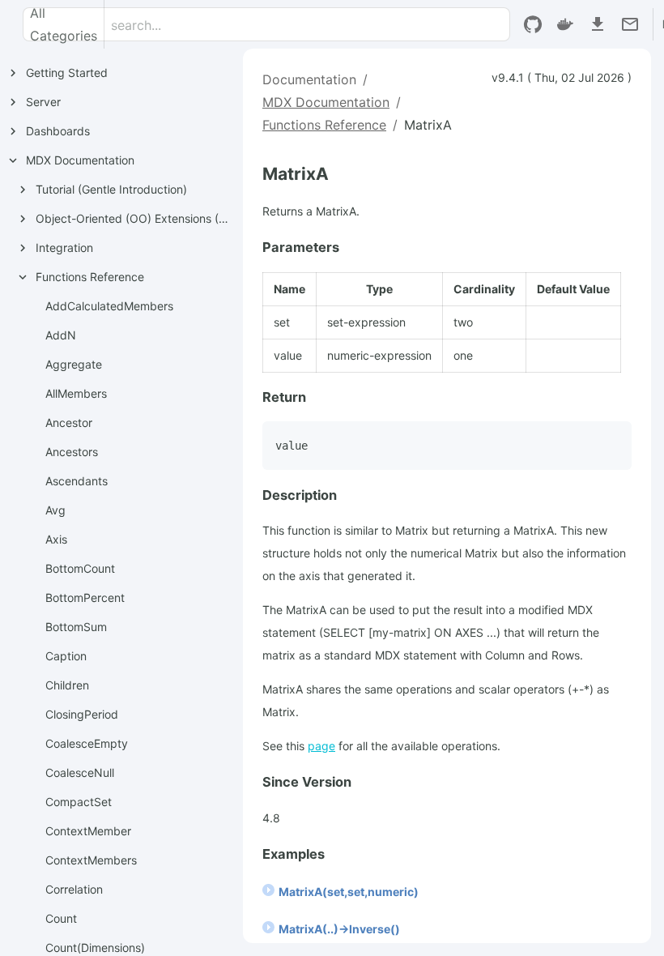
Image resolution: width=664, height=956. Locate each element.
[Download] (597, 24)
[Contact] (630, 24)
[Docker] (565, 24)
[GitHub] (533, 24)
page (321, 746)
